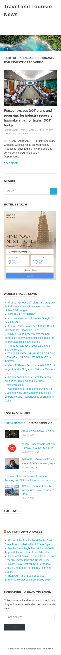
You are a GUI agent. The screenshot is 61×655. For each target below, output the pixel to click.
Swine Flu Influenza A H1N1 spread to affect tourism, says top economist (38, 463)
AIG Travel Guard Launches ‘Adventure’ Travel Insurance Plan (37, 490)
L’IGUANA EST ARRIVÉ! (22, 314)
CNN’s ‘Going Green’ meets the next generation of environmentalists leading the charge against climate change (29, 338)
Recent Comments (40, 423)
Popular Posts (15, 423)
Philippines (47, 130)
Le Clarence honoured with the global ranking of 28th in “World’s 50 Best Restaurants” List (28, 381)
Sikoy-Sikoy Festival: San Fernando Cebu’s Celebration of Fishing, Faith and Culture (28, 568)
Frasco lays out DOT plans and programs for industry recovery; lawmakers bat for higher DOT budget (30, 306)
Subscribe (14, 627)
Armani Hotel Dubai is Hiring (37, 430)
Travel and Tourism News (19, 133)
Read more (11, 163)
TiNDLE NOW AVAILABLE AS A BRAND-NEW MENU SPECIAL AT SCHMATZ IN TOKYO (30, 357)
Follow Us (12, 511)
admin (32, 130)
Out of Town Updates (24, 531)
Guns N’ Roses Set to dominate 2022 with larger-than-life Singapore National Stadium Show (30, 369)
